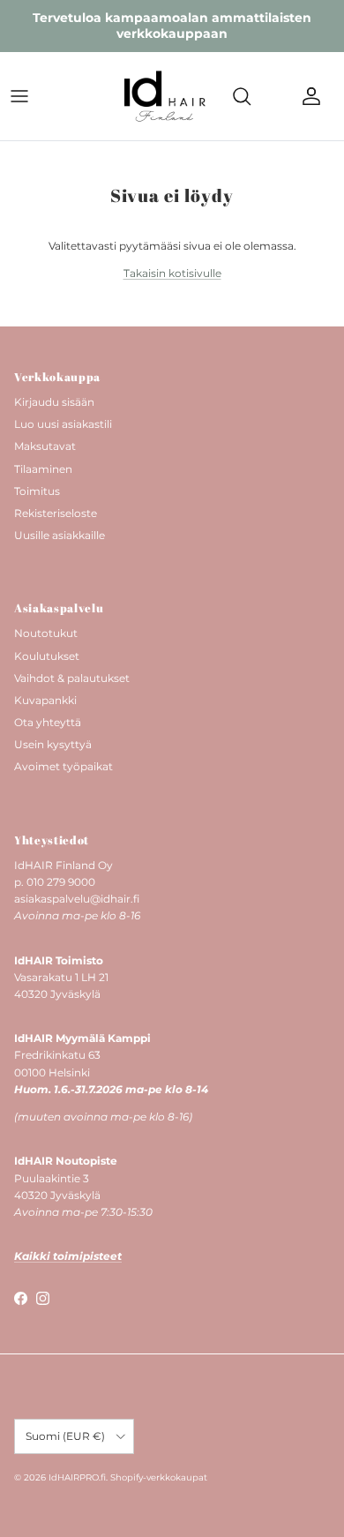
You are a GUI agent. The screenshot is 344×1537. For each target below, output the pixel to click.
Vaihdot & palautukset (72, 678)
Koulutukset (46, 656)
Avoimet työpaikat (63, 766)
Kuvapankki (45, 700)
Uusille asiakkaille (59, 535)
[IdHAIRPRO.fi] (165, 96)
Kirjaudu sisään (54, 402)
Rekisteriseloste (55, 513)
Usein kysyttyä (53, 744)
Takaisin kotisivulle (172, 273)
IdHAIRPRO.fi (77, 1477)
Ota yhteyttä (47, 722)
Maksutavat (45, 446)
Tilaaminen (43, 469)
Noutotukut (46, 633)
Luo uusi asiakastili (63, 424)
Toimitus (37, 491)
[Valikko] (19, 96)
